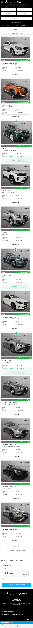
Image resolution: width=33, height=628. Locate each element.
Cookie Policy (4, 609)
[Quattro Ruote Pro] (31, 620)
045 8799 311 (26, 603)
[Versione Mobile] (2, 2)
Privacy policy (10, 609)
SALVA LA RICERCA (16, 33)
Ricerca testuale (5, 25)
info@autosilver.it (17, 604)
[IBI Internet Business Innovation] (28, 620)
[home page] (18, 2)
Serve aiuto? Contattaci (8, 622)
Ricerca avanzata (21, 25)
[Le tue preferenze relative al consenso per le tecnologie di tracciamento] (2, 625)
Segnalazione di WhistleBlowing (7, 611)
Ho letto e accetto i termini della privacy (10, 578)
